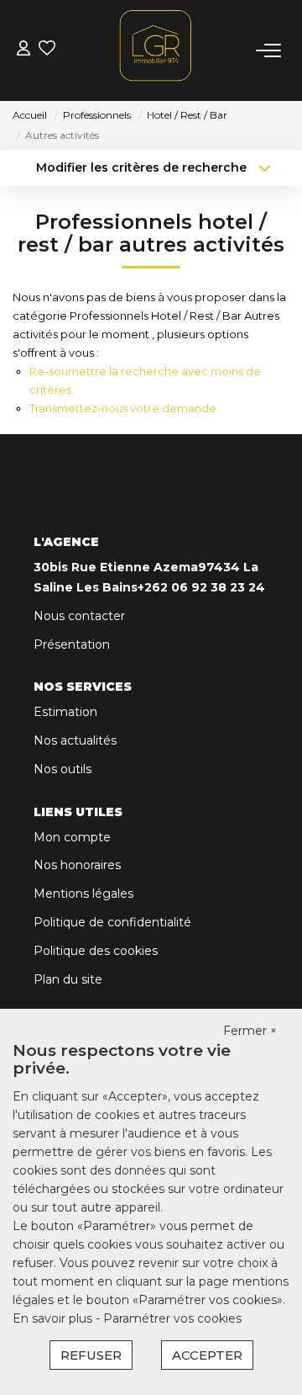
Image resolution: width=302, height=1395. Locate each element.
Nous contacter (79, 615)
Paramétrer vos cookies (172, 1318)
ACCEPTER (207, 1355)
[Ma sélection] (47, 50)
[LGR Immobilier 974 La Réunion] (156, 45)
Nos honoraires (77, 865)
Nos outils (62, 769)
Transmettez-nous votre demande (122, 408)
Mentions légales (83, 893)
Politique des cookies (96, 950)
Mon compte (72, 837)
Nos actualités (75, 740)
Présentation (72, 644)
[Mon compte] (23, 50)
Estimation (65, 711)
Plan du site (68, 979)
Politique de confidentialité (112, 922)
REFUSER (91, 1355)
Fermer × (250, 1030)
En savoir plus (54, 1318)
